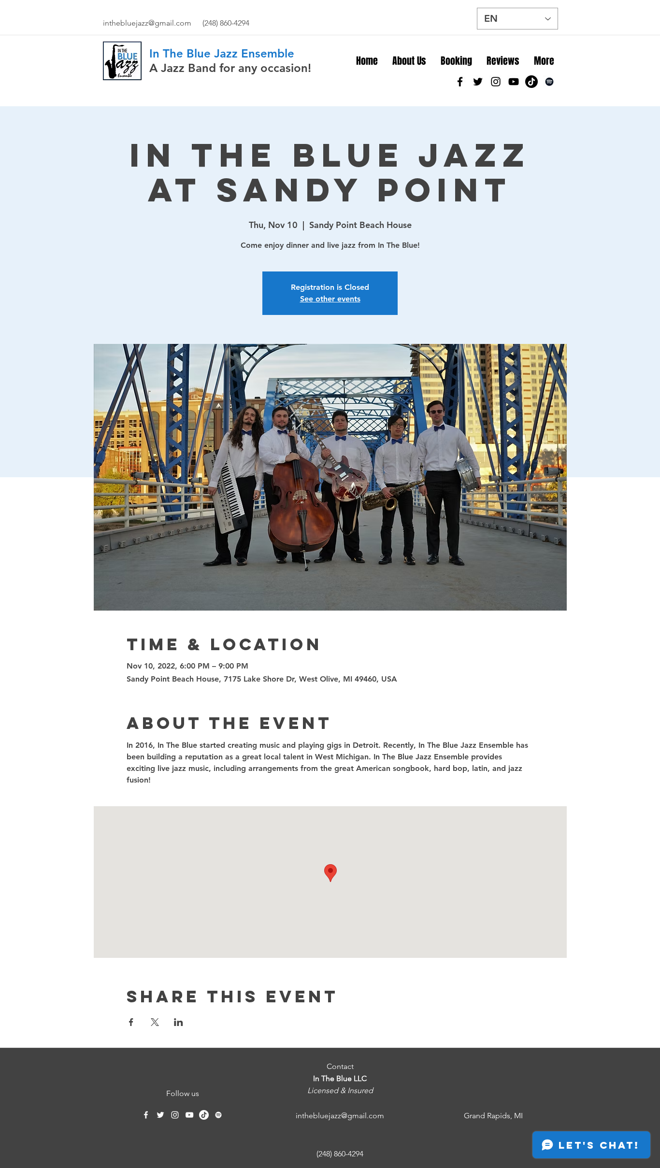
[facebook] (460, 81)
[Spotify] (549, 81)
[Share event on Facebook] (131, 1022)
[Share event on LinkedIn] (178, 1022)
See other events (330, 298)
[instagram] (495, 81)
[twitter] (478, 81)
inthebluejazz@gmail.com (147, 23)
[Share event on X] (154, 1022)
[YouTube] (513, 81)
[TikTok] (531, 81)
